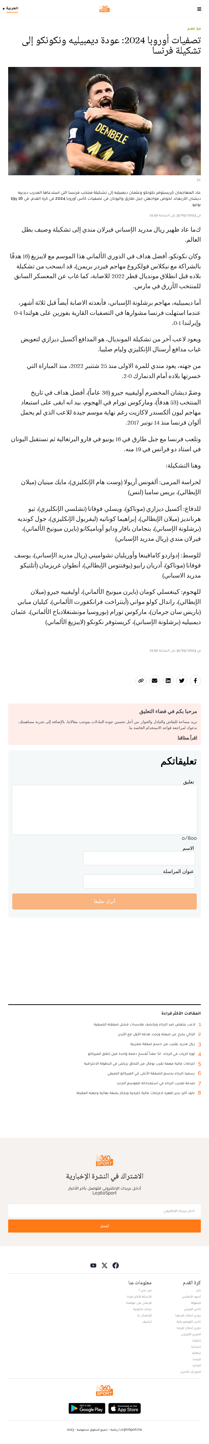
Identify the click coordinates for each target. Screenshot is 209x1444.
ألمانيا (197, 1365)
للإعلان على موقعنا (139, 1303)
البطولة (196, 1303)
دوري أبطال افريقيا (188, 1315)
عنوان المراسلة (178, 871)
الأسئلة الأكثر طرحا (139, 1296)
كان (198, 1290)
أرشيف (147, 1321)
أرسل (104, 1226)
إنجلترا (196, 1340)
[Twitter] (104, 1265)
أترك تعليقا (104, 901)
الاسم (188, 848)
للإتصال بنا (144, 1315)
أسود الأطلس (191, 1296)
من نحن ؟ (145, 1290)
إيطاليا (196, 1353)
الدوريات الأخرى (190, 1372)
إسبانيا (196, 1346)
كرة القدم (194, 28)
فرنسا (197, 1359)
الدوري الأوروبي (191, 1334)
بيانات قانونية (142, 1309)
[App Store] (124, 1408)
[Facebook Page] (115, 1265)
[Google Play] (86, 1408)
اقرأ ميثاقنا (187, 737)
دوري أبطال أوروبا (189, 1328)
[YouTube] (93, 1265)
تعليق (188, 782)
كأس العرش (192, 1309)
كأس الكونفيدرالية (189, 1321)
